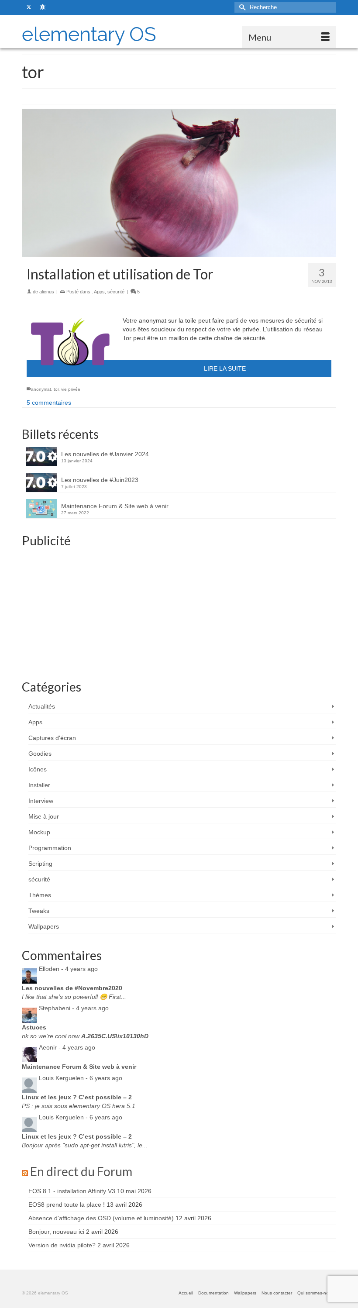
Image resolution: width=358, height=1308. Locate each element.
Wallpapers (43, 926)
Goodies (40, 753)
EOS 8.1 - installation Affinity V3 (71, 1191)
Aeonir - (67, 1047)
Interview (40, 800)
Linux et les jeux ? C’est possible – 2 (77, 1097)
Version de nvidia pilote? (62, 1245)
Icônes (37, 769)
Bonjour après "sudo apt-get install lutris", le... (85, 1145)
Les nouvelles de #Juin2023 (99, 479)
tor (56, 389)
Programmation (49, 847)
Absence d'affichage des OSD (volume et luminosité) (101, 1218)
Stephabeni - (74, 1008)
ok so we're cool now (85, 1036)
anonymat (41, 389)
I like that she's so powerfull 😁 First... (74, 996)
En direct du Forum (81, 1171)
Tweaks (38, 910)
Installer (39, 784)
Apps (99, 291)
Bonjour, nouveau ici (56, 1231)
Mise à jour (43, 816)
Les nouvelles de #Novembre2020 (72, 987)
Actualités (41, 706)
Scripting (40, 863)
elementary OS (89, 34)
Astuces (34, 1027)
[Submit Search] (241, 7)
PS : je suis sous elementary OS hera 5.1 (78, 1105)
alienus (46, 291)
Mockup (39, 832)
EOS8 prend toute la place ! (66, 1204)
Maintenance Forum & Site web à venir (115, 506)
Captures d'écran (52, 737)
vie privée (70, 389)
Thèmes (39, 895)
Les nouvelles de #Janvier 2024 (105, 454)
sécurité (115, 291)
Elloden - (68, 968)
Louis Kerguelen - (80, 1077)
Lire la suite (225, 368)
